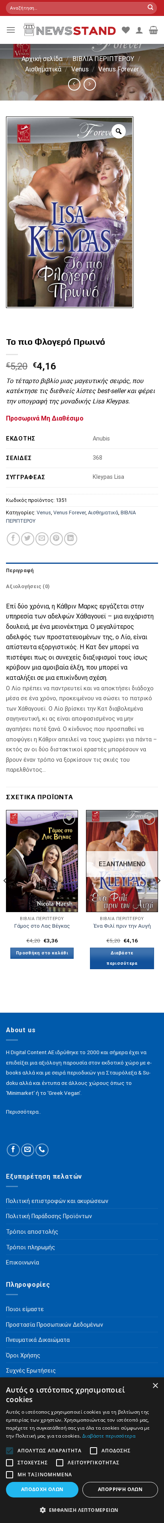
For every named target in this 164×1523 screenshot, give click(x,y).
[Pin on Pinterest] (56, 538)
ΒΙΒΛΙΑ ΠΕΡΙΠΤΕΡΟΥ (103, 59)
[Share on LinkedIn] (70, 538)
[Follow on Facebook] (13, 1150)
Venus (80, 69)
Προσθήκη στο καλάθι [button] (42, 953)
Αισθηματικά (43, 69)
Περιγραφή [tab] (19, 570)
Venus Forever (118, 69)
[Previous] (6, 896)
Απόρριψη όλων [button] (120, 1489)
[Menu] (11, 30)
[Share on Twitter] (27, 538)
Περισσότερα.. (23, 1111)
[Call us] (42, 1150)
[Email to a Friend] (42, 538)
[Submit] (150, 8)
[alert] (82, 1450)
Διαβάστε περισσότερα (122, 958)
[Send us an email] (27, 1150)
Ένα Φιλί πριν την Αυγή (122, 925)
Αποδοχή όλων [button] (42, 1489)
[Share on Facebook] (13, 538)
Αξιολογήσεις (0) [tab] (28, 586)
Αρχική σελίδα (41, 59)
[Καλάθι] (153, 30)
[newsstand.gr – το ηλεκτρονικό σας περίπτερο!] (68, 30)
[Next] (158, 896)
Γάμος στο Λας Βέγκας (42, 925)
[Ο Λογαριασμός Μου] (139, 30)
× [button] (155, 1386)
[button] (82, 1510)
